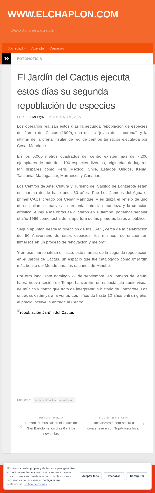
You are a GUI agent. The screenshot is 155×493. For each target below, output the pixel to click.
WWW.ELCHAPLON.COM (63, 14)
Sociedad (15, 48)
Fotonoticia (29, 59)
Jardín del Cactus (45, 400)
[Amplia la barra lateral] (6, 58)
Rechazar (114, 475)
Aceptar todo (90, 475)
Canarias (56, 48)
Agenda (37, 48)
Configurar (137, 475)
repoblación (66, 400)
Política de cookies (35, 484)
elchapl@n (34, 117)
